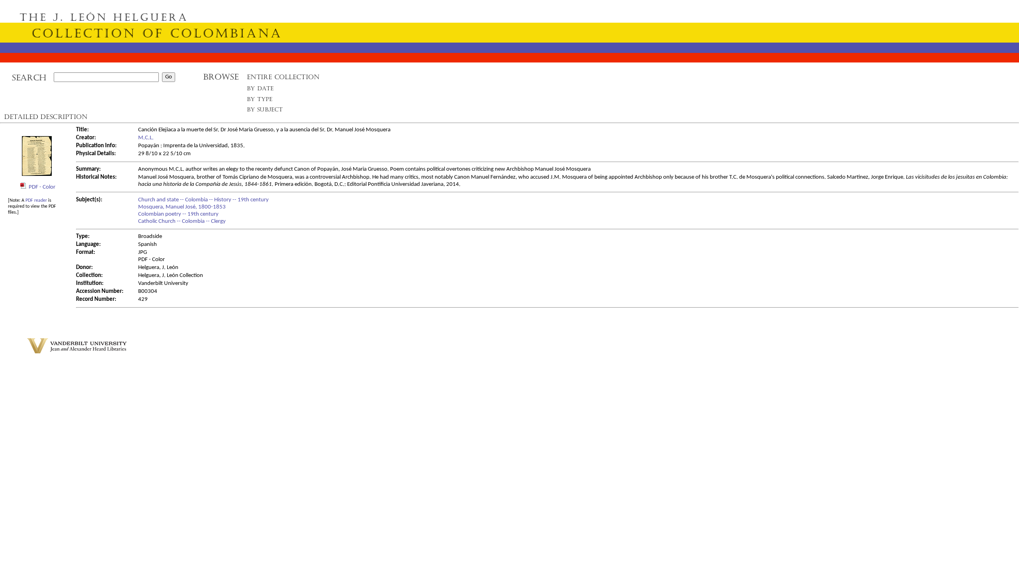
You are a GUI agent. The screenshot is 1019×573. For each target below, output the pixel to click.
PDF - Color (42, 187)
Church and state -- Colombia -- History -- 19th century (203, 200)
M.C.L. (146, 138)
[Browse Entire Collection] (283, 79)
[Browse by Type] (260, 100)
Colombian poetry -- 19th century (178, 214)
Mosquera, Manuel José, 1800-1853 (182, 207)
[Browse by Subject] (265, 111)
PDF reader (36, 200)
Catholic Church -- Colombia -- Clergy (182, 221)
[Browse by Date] (262, 90)
